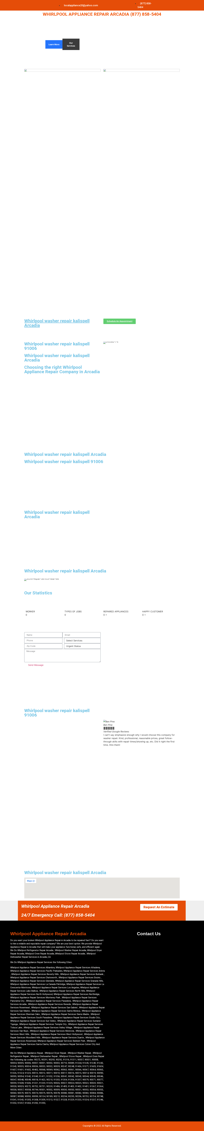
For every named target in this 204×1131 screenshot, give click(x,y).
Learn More (54, 44)
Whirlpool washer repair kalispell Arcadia (57, 323)
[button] (106, 733)
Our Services (71, 44)
